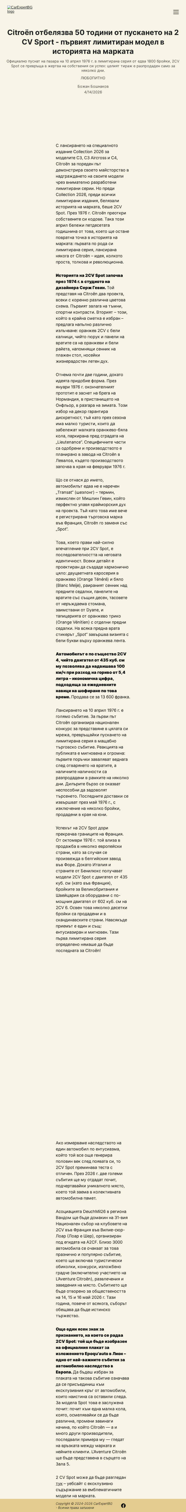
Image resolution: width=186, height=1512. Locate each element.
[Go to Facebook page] (123, 1505)
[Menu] (176, 12)
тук (59, 1483)
